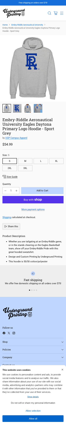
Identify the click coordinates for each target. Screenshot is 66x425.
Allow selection (33, 410)
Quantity (6, 184)
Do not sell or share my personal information (33, 403)
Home (5, 25)
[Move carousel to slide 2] (31, 290)
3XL (25, 168)
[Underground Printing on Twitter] (9, 333)
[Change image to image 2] (17, 108)
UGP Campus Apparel (16, 137)
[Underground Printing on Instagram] (14, 333)
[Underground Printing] (13, 13)
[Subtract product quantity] (5, 190)
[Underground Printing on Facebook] (4, 333)
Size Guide (12, 176)
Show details (33, 397)
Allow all (33, 418)
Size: (5, 155)
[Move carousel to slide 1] (29, 290)
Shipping (6, 217)
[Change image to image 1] (6, 108)
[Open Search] (49, 13)
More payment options (33, 209)
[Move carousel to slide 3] (34, 290)
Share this (13, 226)
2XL (10, 168)
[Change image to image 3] (27, 108)
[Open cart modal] (55, 13)
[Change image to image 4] (38, 108)
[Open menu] (61, 13)
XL (56, 161)
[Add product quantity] (16, 190)
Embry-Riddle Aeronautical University (27, 25)
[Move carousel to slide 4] (36, 290)
